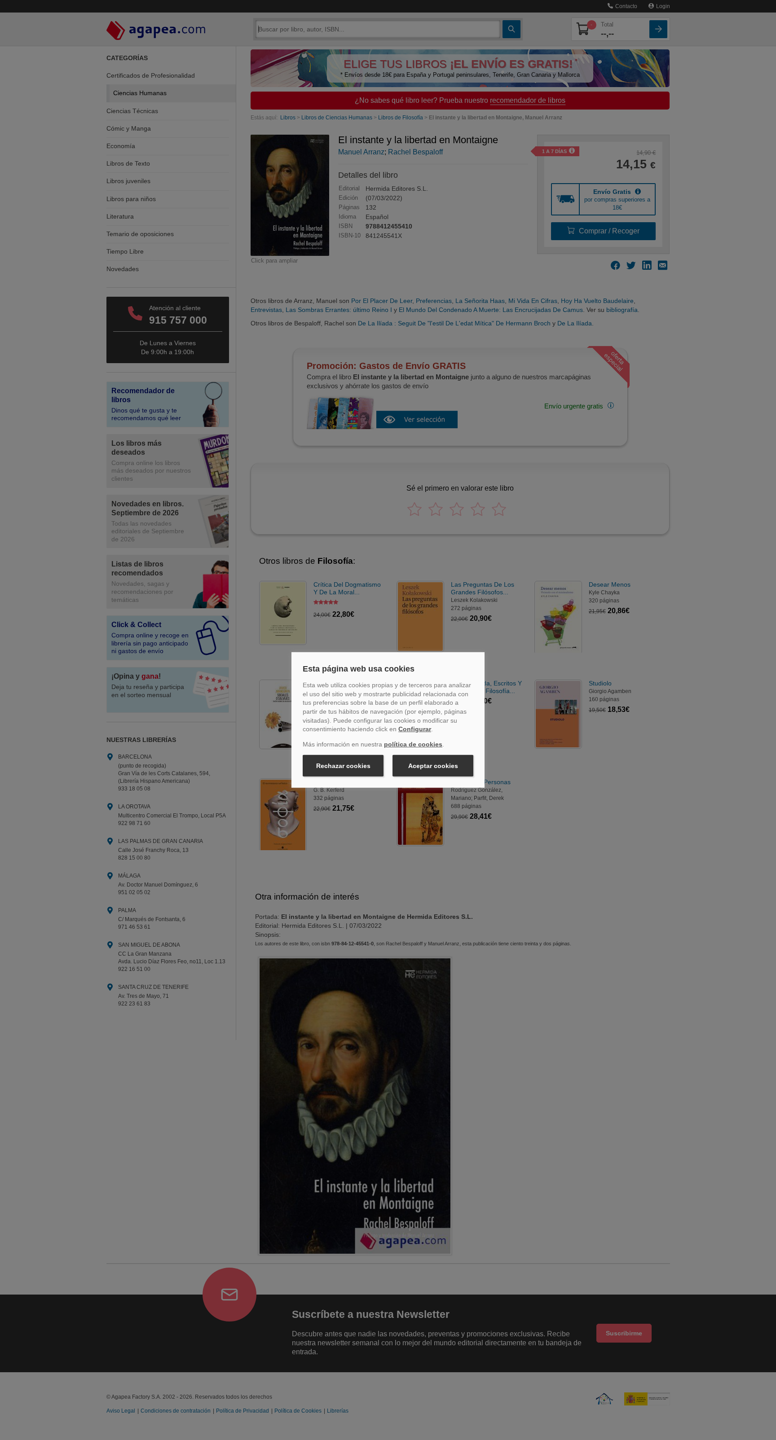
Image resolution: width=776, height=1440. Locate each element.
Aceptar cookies (433, 765)
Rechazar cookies (343, 765)
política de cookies (413, 744)
